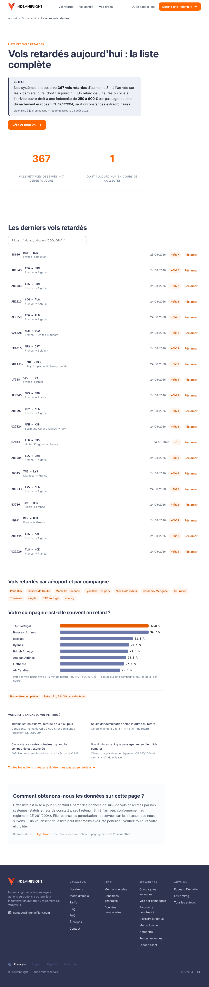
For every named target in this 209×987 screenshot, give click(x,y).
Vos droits (106, 6)
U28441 (16, 442)
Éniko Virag (181, 896)
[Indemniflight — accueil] (25, 6)
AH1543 (16, 270)
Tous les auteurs (185, 902)
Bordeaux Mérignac (155, 591)
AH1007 (16, 410)
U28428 (16, 332)
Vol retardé (66, 6)
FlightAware (43, 834)
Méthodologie (148, 925)
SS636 (15, 254)
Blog (73, 909)
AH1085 (16, 457)
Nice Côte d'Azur (126, 591)
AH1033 (16, 489)
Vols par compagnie (152, 900)
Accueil (12, 18)
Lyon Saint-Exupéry (98, 591)
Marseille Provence (68, 591)
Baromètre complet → (24, 696)
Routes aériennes (150, 938)
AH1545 (16, 535)
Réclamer (191, 254)
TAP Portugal (51, 598)
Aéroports (146, 931)
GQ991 (15, 520)
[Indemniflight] (25, 881)
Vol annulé (86, 6)
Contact (75, 928)
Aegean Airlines (24, 657)
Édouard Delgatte (186, 889)
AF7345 (16, 395)
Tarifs (73, 902)
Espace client (148, 945)
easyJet (32, 598)
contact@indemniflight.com (31, 912)
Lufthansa (19, 664)
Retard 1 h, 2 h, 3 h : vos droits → (64, 696)
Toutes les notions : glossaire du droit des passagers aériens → (51, 767)
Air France (180, 591)
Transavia (16, 598)
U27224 (16, 426)
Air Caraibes (21, 670)
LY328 (15, 379)
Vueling (69, 598)
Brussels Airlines (24, 632)
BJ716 (15, 504)
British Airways (23, 651)
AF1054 (16, 317)
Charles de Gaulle (39, 591)
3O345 (15, 473)
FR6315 (16, 348)
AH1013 (16, 301)
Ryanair (18, 645)
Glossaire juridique (151, 918)
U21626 (16, 551)
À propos (76, 922)
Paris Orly (16, 591)
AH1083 (16, 285)
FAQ (72, 915)
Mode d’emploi (79, 896)
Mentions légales (115, 889)
